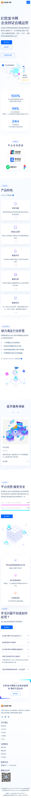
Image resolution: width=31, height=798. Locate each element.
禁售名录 (3, 754)
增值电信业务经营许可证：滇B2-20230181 (15, 795)
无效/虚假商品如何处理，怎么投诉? (13, 669)
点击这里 (17, 359)
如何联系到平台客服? (9, 642)
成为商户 (6, 47)
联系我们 (7, 627)
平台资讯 (3, 732)
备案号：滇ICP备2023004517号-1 (15, 793)
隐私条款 (3, 750)
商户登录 (6, 42)
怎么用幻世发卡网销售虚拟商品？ (13, 649)
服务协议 (3, 747)
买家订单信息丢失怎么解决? (11, 656)
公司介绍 (3, 729)
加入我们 (7, 516)
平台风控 (3, 757)
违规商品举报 (8, 55)
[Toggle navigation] (28, 2)
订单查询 (3, 736)
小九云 (3, 739)
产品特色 (9, 195)
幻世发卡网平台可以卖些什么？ (12, 636)
